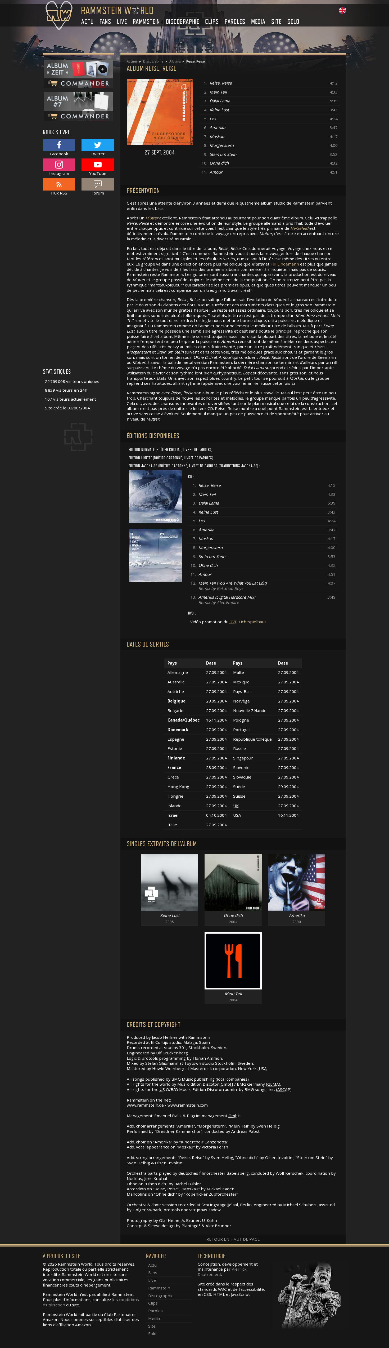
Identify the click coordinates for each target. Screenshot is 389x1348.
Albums (175, 61)
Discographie (183, 21)
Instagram (59, 173)
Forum (98, 192)
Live (122, 21)
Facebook (59, 153)
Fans (105, 21)
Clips (212, 21)
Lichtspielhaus (247, 621)
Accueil (132, 61)
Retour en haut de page (233, 1239)
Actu (87, 21)
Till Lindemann (284, 264)
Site (276, 21)
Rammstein (146, 21)
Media (258, 21)
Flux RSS (59, 192)
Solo (293, 21)
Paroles (235, 21)
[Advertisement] (78, 284)
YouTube (97, 173)
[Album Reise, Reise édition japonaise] (155, 496)
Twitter (98, 153)
